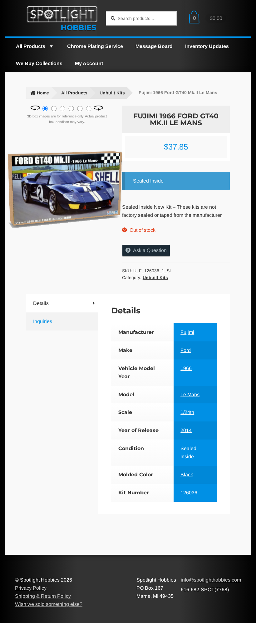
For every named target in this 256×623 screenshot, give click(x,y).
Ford (185, 350)
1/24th (187, 412)
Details (41, 303)
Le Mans (189, 394)
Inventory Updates (207, 46)
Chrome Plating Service (95, 46)
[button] (51, 46)
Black (186, 474)
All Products (30, 46)
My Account (89, 63)
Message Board (154, 46)
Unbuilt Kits (112, 92)
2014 (186, 430)
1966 (186, 368)
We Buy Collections (39, 63)
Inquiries (42, 321)
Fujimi (187, 332)
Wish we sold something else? (48, 604)
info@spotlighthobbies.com (211, 580)
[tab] (56, 303)
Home (43, 92)
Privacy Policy (31, 588)
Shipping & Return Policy (43, 596)
